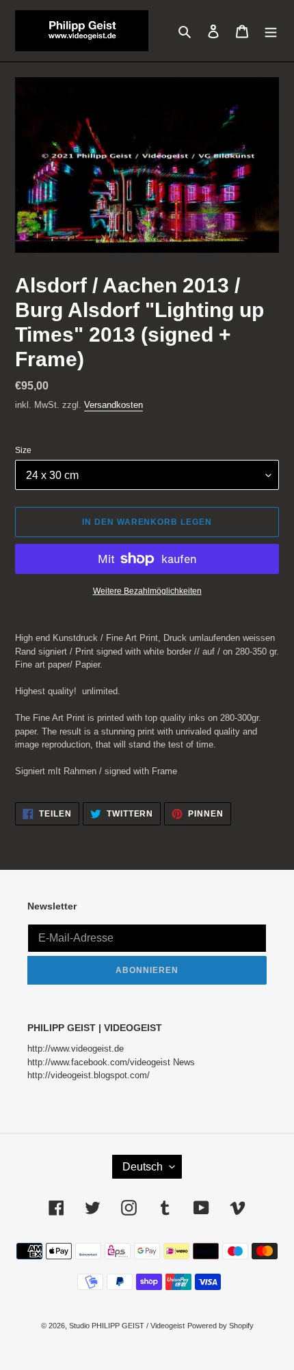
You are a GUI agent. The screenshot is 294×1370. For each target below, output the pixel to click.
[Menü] (270, 30)
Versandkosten (113, 405)
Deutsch (142, 1167)
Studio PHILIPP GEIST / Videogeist (127, 1325)
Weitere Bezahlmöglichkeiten (147, 591)
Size (23, 450)
